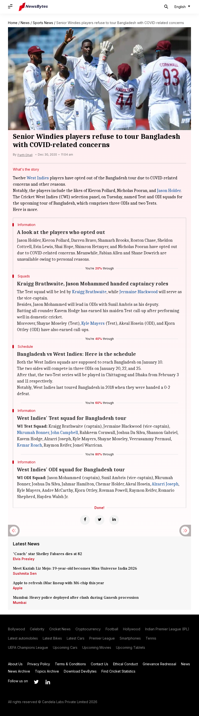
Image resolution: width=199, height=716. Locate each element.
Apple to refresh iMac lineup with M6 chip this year (58, 583)
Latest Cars (75, 638)
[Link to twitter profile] (36, 682)
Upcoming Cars (65, 647)
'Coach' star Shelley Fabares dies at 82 (47, 553)
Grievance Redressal (159, 664)
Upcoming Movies (96, 647)
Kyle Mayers (93, 323)
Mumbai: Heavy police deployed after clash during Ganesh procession (76, 597)
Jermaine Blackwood (138, 291)
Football (112, 629)
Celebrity (37, 629)
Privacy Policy (38, 664)
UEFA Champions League (28, 647)
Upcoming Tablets (130, 647)
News (25, 23)
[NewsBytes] (33, 7)
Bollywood (16, 629)
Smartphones (130, 638)
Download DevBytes (80, 671)
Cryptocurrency (88, 629)
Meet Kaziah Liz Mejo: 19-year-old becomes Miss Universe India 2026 (75, 568)
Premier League (102, 638)
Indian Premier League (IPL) (167, 629)
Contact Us (99, 664)
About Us (15, 664)
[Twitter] (99, 520)
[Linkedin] (114, 520)
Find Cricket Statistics (118, 671)
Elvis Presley (23, 559)
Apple (18, 588)
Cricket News (60, 629)
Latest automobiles (23, 638)
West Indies (38, 178)
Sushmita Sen (25, 573)
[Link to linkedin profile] (48, 682)
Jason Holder (169, 190)
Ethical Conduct (125, 664)
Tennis (151, 638)
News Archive (19, 671)
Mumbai (19, 602)
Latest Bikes (52, 638)
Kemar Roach (29, 445)
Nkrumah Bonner (33, 432)
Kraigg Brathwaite (89, 291)
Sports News (43, 23)
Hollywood (131, 629)
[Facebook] (85, 520)
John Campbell (64, 432)
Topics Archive (47, 671)
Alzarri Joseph (165, 484)
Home (12, 23)
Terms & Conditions (70, 664)
